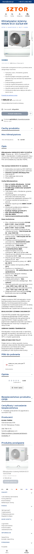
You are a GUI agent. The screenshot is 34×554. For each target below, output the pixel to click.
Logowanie (5, 523)
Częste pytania (6, 512)
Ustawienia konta (7, 529)
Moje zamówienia (7, 525)
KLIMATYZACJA (12, 27)
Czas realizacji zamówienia (10, 496)
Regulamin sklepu (7, 516)
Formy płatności (6, 498)
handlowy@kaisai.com (9, 431)
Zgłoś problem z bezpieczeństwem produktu (14, 434)
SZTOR (3, 27)
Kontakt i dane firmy (8, 539)
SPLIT (20, 27)
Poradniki (4, 546)
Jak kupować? (6, 510)
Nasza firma (5, 537)
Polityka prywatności (8, 514)
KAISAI (26, 27)
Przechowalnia (6, 527)
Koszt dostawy (6, 500)
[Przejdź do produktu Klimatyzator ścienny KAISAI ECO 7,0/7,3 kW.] (17, 458)
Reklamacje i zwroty (8, 502)
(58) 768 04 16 (6, 429)
